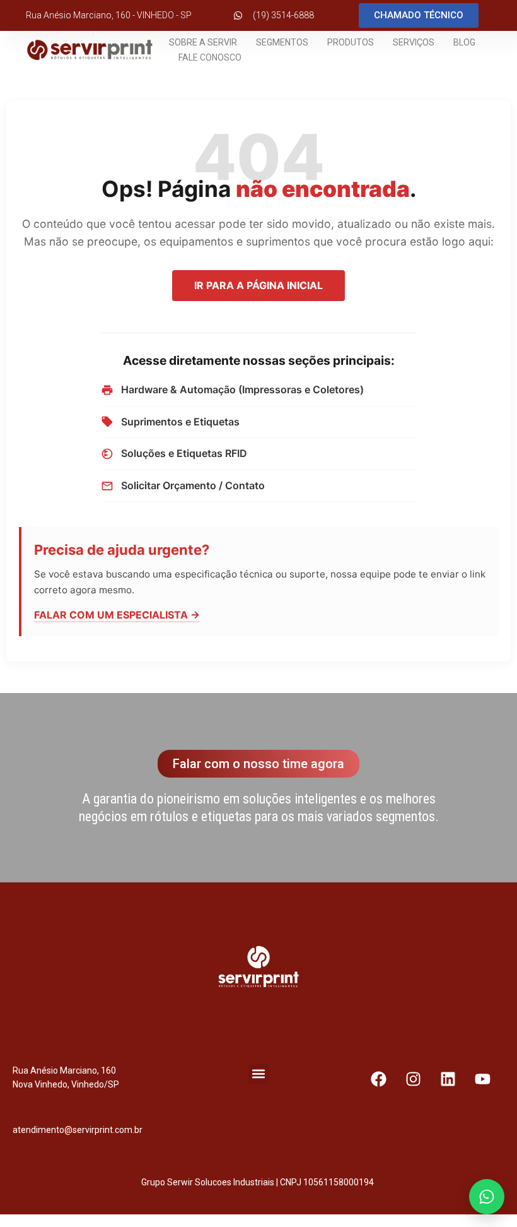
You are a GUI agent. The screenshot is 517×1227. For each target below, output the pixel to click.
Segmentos (282, 42)
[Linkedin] (448, 1079)
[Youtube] (483, 1079)
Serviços (413, 42)
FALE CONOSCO (209, 57)
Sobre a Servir (203, 42)
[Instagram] (413, 1079)
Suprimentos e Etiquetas (180, 421)
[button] (258, 1074)
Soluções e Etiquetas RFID (184, 453)
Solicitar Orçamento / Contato (193, 485)
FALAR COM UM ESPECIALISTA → (117, 614)
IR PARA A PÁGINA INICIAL (258, 285)
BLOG (464, 42)
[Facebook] (379, 1079)
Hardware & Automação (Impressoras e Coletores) (242, 389)
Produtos (350, 42)
